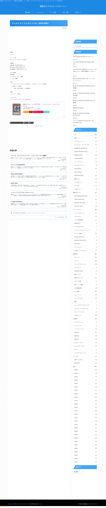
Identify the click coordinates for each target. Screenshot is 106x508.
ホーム (10, 504)
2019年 (31, 122)
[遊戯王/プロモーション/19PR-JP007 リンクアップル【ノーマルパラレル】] (16, 109)
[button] (95, 46)
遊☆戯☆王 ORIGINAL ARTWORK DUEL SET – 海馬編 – (84, 87)
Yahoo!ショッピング (38, 111)
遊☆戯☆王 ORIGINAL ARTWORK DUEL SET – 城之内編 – (84, 94)
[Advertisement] (39, 40)
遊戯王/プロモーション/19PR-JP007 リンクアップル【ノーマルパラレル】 (41, 104)
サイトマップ (26, 504)
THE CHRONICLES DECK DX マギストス (83, 56)
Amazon (26, 111)
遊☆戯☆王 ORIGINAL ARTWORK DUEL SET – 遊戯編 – (84, 101)
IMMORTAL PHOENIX (78, 108)
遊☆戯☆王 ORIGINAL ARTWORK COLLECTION (81, 114)
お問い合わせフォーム (36, 504)
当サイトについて (18, 504)
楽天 (31, 111)
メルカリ (47, 111)
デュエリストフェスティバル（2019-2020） (20, 99)
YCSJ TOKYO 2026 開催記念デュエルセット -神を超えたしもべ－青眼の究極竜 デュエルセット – (84, 71)
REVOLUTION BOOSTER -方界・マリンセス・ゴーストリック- (84, 79)
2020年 (26, 122)
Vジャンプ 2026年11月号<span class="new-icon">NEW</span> (83, 121)
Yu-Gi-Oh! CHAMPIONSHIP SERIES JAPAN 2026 (83, 63)
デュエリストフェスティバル (17, 122)
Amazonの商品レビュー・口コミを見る (31, 108)
